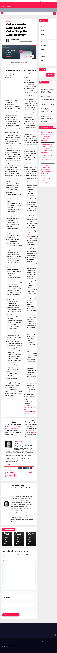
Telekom (43, 64)
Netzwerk (43, 45)
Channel (43, 27)
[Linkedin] (5, 464)
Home (31, 641)
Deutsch (3, 3)
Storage (8, 21)
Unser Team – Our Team (35, 650)
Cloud (42, 30)
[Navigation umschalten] (54, 13)
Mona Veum (44, 178)
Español (7, 3)
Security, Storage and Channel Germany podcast (30, 432)
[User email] (9, 464)
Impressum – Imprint (19, 3)
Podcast (43, 49)
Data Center (44, 34)
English (12, 3)
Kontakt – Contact (43, 644)
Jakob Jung (16, 39)
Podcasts (44, 647)
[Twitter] (7, 464)
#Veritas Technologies (26, 41)
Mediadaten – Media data (35, 647)
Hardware (43, 38)
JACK (42, 165)
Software (43, 56)
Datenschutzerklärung (6, 6)
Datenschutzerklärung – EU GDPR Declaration (43, 641)
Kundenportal (51, 644)
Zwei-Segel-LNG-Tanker (47, 104)
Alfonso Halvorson (46, 132)
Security (43, 53)
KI (41, 41)
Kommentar (6, 560)
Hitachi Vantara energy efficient (26, 471)
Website (4, 606)
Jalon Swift (43, 155)
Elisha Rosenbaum (45, 144)
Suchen (42, 69)
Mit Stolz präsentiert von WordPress (9, 645)
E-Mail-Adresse (6, 597)
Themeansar (5, 646)
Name (4, 588)
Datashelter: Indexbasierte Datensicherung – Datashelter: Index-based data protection (11, 473)
